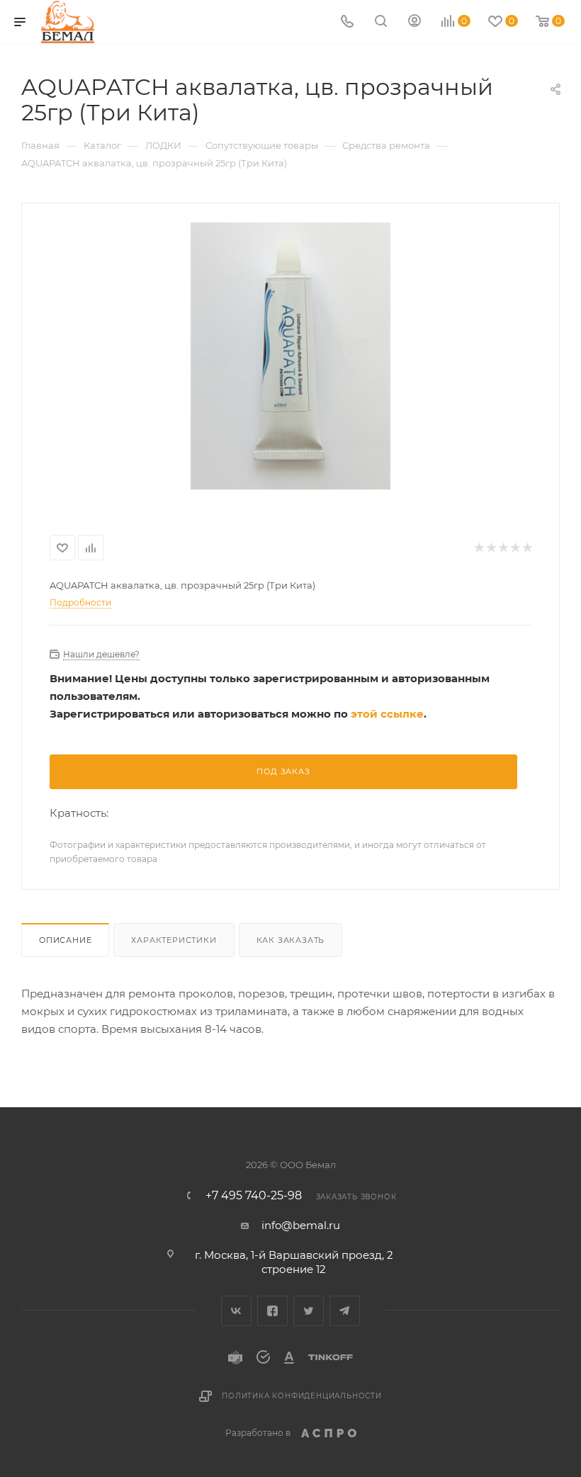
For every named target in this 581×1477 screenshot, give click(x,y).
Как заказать (290, 940)
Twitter (308, 1311)
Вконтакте (236, 1311)
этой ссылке (387, 713)
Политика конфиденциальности (302, 1395)
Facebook (272, 1311)
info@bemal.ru (300, 1225)
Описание (65, 940)
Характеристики (173, 940)
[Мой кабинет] (414, 22)
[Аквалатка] (290, 355)
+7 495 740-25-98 (253, 1195)
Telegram (344, 1311)
